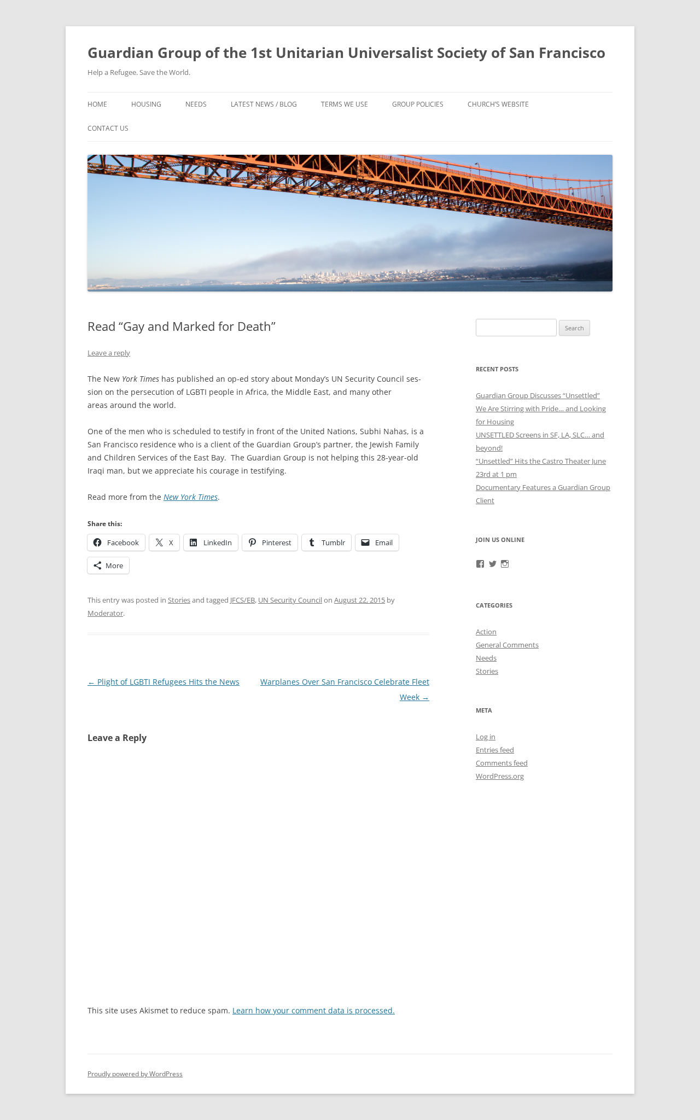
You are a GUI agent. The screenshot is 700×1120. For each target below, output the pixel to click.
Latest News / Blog (264, 104)
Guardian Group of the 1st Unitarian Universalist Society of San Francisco (346, 52)
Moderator (105, 613)
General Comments (507, 645)
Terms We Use (344, 104)
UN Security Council (290, 600)
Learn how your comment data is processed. (313, 1010)
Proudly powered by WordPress (135, 1073)
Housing (146, 104)
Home (97, 104)
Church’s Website (498, 104)
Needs (196, 104)
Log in (485, 737)
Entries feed (495, 750)
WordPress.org (500, 776)
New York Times (191, 497)
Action (486, 632)
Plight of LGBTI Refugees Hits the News (164, 681)
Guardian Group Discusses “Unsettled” (538, 395)
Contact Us (108, 128)
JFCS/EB (242, 600)
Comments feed (502, 763)
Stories (179, 600)
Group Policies (418, 104)
